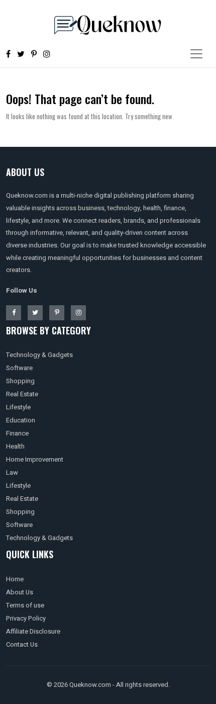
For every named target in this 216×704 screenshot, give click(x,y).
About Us (19, 592)
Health (15, 446)
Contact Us (22, 644)
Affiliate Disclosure (33, 631)
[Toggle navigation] (196, 53)
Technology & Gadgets (39, 355)
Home (15, 579)
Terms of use (25, 605)
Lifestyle (18, 407)
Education (20, 420)
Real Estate (22, 394)
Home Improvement (34, 459)
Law (12, 472)
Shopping (20, 381)
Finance (17, 433)
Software (19, 368)
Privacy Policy (26, 618)
